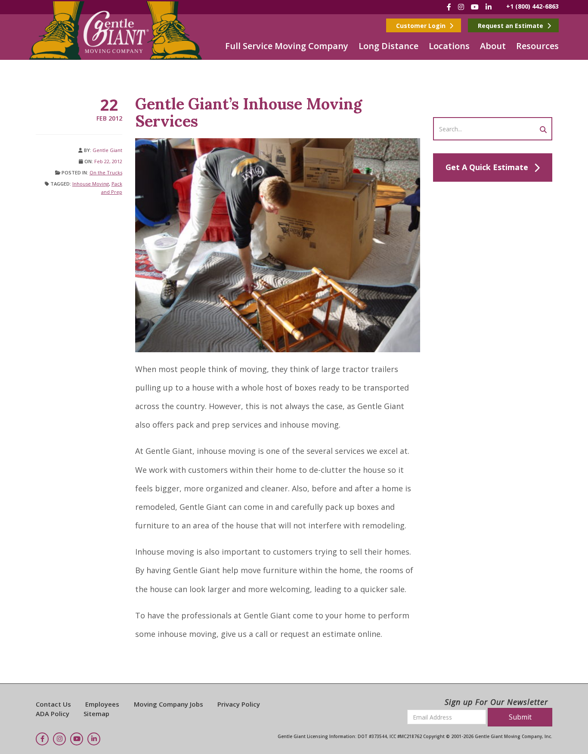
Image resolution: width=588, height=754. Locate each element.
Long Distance (388, 46)
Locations (449, 46)
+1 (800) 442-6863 (532, 6)
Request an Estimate (511, 26)
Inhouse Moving (90, 183)
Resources (537, 46)
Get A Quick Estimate (487, 167)
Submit (520, 717)
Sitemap (96, 713)
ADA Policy (52, 713)
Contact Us (53, 704)
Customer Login (421, 26)
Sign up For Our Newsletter (496, 702)
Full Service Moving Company (286, 46)
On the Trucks (106, 172)
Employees (102, 704)
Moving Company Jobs (168, 704)
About (493, 46)
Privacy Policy (238, 704)
